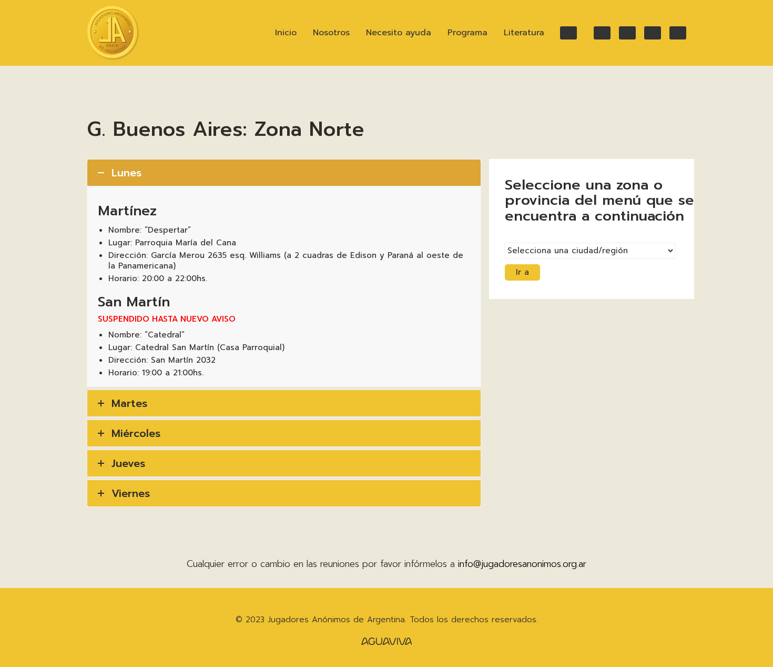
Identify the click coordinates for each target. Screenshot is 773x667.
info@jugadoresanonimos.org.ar (522, 564)
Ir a (522, 272)
